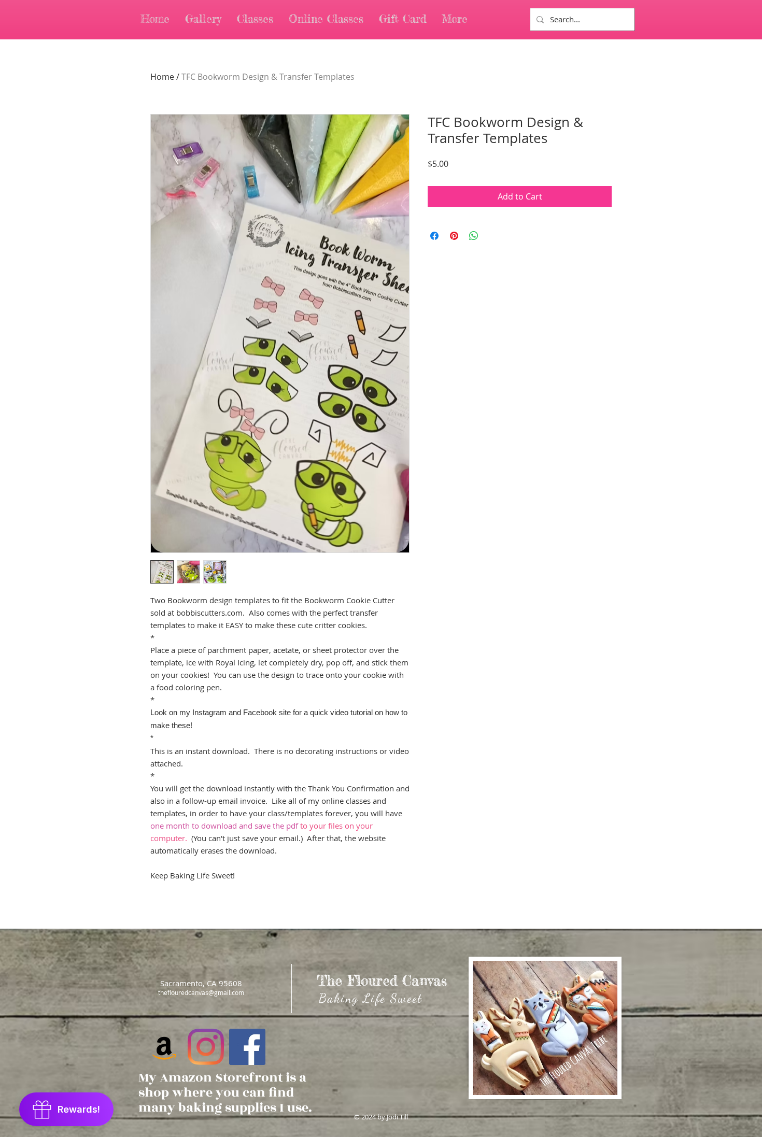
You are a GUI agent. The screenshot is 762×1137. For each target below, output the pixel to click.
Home (162, 76)
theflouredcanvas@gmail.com (201, 992)
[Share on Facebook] (434, 236)
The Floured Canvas (382, 980)
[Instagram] (206, 1047)
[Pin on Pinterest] (454, 236)
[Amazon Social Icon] (164, 1047)
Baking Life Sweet (371, 998)
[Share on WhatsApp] (474, 236)
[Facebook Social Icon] (247, 1047)
